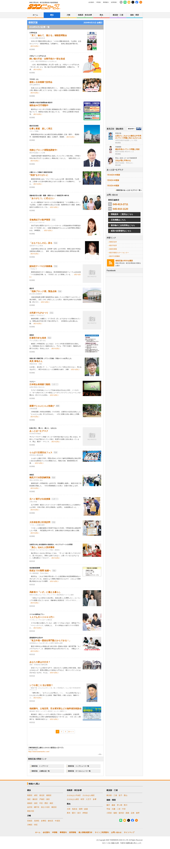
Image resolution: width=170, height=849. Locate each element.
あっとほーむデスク (38, 431)
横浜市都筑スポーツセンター (119, 252)
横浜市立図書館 (114, 256)
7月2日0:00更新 (113, 186)
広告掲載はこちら (118, 220)
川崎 (68, 15)
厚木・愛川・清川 (74, 813)
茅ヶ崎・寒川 (122, 805)
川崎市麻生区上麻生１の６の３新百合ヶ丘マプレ (46, 748)
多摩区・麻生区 (47, 821)
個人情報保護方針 (85, 832)
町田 (82, 799)
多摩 (94, 799)
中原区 (57, 821)
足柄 (132, 813)
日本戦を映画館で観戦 (39, 384)
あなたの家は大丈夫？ (39, 662)
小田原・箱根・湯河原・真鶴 (118, 813)
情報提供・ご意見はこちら (122, 214)
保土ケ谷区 (45, 807)
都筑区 (48, 795)
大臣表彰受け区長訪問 (39, 522)
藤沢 (108, 805)
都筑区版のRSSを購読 (124, 261)
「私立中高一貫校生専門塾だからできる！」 (50, 640)
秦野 (137, 813)
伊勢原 (85, 813)
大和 (68, 809)
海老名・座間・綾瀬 (80, 809)
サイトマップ (129, 832)
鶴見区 (54, 807)
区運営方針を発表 (37, 338)
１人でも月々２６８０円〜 (41, 617)
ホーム (35, 15)
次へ (69, 731)
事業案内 (106, 2)
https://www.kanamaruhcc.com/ (38, 751)
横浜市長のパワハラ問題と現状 (127, 149)
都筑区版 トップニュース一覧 (78, 766)
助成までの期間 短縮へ (40, 570)
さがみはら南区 (88, 795)
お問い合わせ (116, 832)
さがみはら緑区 (73, 799)
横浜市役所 (113, 245)
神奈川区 (30, 811)
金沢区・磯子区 (33, 807)
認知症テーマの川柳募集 (40, 266)
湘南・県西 (134, 15)
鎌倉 (113, 805)
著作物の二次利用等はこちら (123, 225)
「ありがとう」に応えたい (41, 198)
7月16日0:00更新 (113, 175)
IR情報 (98, 2)
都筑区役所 (113, 242)
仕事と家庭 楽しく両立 (40, 128)
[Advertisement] (124, 79)
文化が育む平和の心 (123, 160)
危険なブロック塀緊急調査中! (43, 150)
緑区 (36, 795)
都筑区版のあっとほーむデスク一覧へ (129, 190)
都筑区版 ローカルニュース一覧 (79, 771)
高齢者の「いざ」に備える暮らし (45, 592)
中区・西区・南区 (46, 803)
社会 (55, 243)
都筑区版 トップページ (40, 766)
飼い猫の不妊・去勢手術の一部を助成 (47, 59)
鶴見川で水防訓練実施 (39, 477)
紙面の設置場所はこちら (121, 231)
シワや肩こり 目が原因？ (41, 685)
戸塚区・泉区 (44, 799)
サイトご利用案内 (102, 832)
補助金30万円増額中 (38, 105)
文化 (53, 220)
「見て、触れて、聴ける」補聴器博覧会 (48, 35)
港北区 (42, 795)
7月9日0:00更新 (113, 180)
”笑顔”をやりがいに (38, 175)
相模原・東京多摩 (85, 15)
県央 (101, 15)
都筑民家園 (113, 249)
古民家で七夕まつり (38, 313)
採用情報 (114, 2)
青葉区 (29, 795)
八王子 (88, 799)
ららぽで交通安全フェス (40, 452)
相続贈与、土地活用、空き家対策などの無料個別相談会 (55, 708)
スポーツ (55, 384)
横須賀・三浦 (118, 15)
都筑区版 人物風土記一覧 (41, 771)
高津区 (36, 821)
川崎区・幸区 (32, 825)
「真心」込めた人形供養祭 (41, 547)
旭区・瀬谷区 (32, 799)
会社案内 (91, 2)
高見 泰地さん (36, 361)
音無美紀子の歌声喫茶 (39, 220)
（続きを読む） (34, 46)
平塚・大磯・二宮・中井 (116, 809)
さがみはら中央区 (74, 795)
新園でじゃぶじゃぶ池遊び (41, 406)
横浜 (52, 15)
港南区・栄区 (32, 803)
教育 (57, 406)
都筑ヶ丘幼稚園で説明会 (40, 82)
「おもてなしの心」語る (40, 243)
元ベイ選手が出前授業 (39, 499)
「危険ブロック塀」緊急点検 (43, 291)
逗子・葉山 (123, 795)
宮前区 (29, 821)
